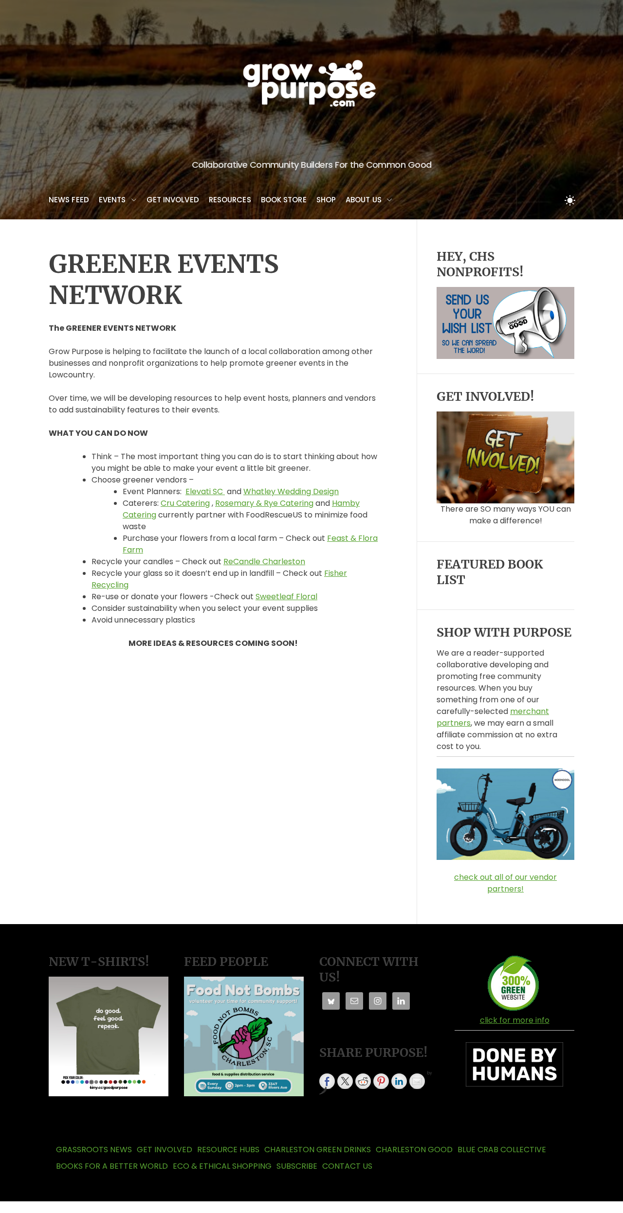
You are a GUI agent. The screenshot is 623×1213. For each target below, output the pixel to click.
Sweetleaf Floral (286, 596)
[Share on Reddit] (363, 1081)
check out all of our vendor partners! (505, 883)
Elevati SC (205, 491)
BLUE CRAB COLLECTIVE (502, 1149)
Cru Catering (185, 503)
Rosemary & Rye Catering (264, 503)
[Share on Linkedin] (399, 1081)
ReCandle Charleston (264, 561)
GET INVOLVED (173, 200)
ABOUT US (364, 200)
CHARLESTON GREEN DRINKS (317, 1149)
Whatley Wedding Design (291, 491)
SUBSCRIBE (296, 1166)
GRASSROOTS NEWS (94, 1149)
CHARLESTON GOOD (414, 1149)
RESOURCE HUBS (228, 1149)
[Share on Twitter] (345, 1081)
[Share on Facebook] (327, 1081)
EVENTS (112, 200)
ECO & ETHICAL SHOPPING (222, 1166)
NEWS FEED (69, 200)
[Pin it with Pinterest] (381, 1081)
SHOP (326, 200)
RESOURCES (230, 200)
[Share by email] (417, 1081)
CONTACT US (347, 1166)
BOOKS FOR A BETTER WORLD (112, 1166)
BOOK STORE (284, 200)
